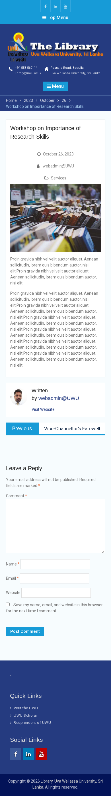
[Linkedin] (55, 6)
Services (58, 178)
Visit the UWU (26, 708)
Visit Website (43, 409)
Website (13, 592)
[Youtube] (65, 6)
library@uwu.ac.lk (28, 73)
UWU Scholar (25, 715)
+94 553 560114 (26, 68)
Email (12, 578)
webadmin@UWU (58, 166)
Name (13, 564)
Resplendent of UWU (32, 722)
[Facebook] (45, 6)
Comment (16, 496)
